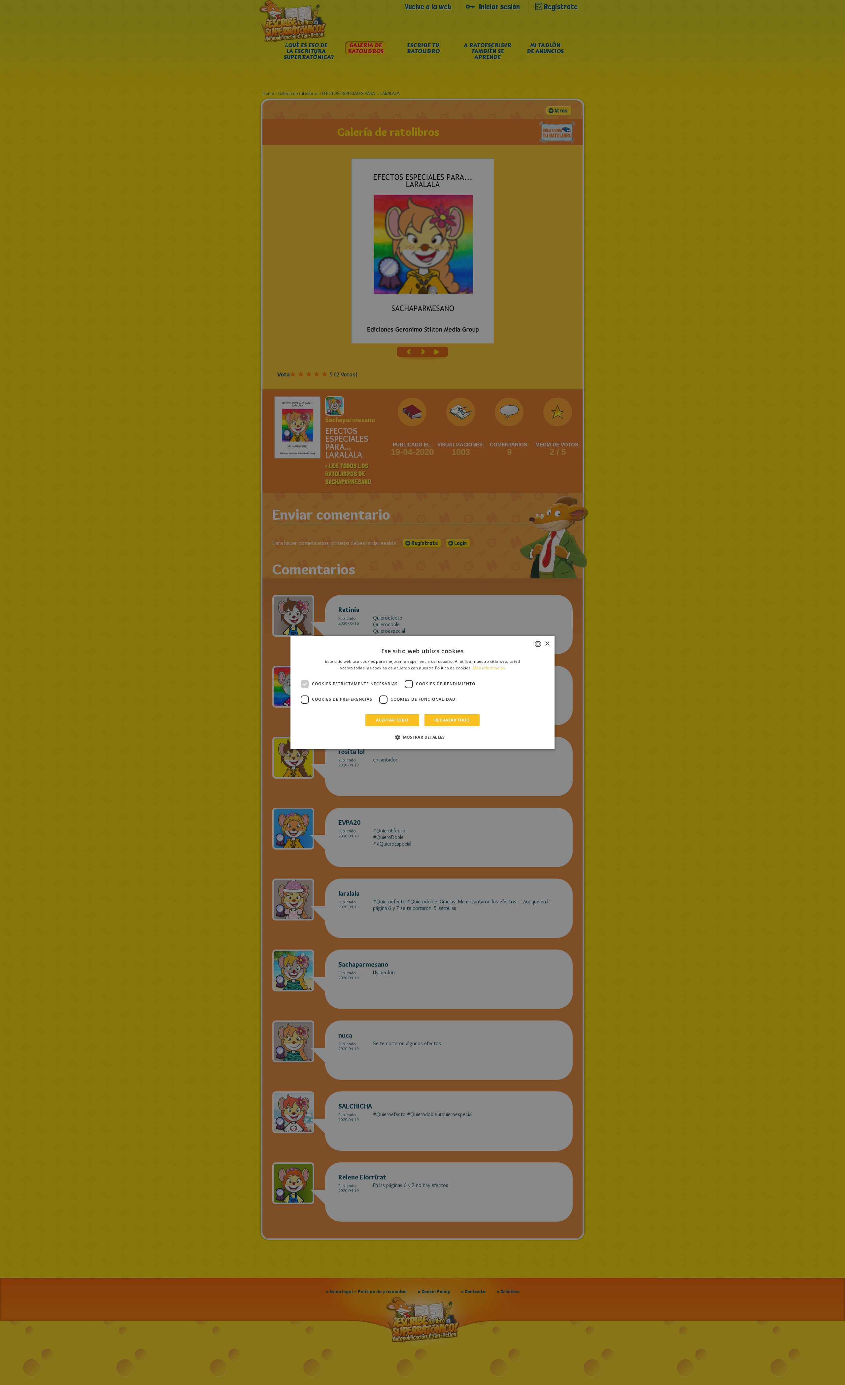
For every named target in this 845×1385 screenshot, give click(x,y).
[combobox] (538, 644)
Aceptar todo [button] (392, 720)
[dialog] (422, 692)
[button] (422, 737)
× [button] (547, 643)
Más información (489, 668)
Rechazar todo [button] (452, 720)
